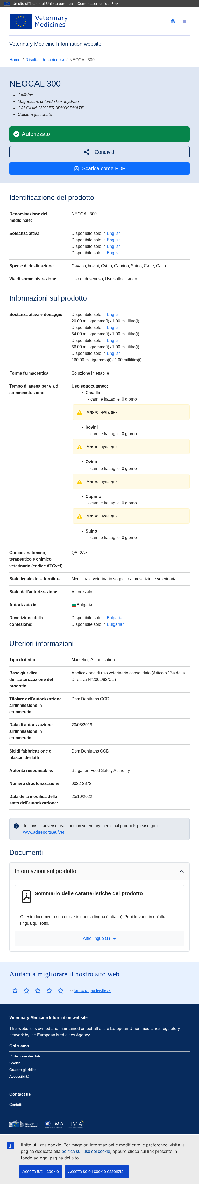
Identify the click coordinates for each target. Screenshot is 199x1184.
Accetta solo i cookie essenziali (97, 1171)
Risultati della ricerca (45, 60)
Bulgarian (116, 618)
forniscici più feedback (92, 990)
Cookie (15, 1063)
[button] (99, 152)
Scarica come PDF (103, 168)
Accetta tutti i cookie (40, 1171)
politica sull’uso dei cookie (86, 1151)
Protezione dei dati (24, 1056)
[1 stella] (15, 990)
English (114, 233)
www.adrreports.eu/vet (43, 832)
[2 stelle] (20, 990)
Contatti (15, 1104)
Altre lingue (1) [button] (96, 938)
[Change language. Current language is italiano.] (173, 21)
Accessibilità (19, 1076)
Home (14, 60)
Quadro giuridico (23, 1070)
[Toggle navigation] (184, 21)
